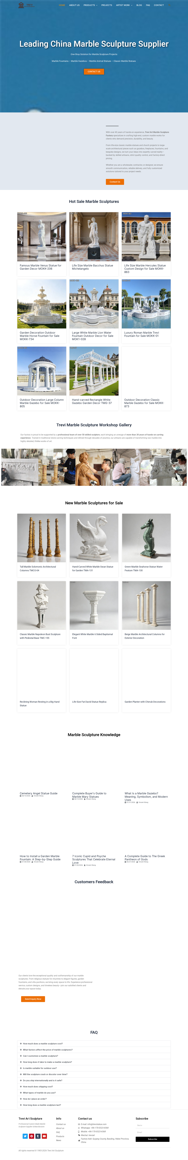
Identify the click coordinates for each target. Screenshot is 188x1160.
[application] (96, 5)
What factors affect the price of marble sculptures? (48, 1050)
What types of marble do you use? (39, 1093)
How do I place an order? (35, 1099)
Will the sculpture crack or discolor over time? (45, 1074)
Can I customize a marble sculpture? (40, 1056)
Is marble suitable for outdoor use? (40, 1068)
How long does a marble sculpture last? (42, 1105)
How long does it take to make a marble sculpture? (47, 1062)
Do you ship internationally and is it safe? (42, 1080)
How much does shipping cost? (38, 1086)
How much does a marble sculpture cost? (43, 1043)
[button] (4, 467)
